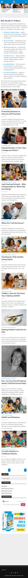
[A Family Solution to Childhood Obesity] (14, 439)
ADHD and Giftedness (10, 417)
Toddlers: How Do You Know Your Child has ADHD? (13, 294)
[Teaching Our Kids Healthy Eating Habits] (14, 244)
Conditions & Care (6, 145)
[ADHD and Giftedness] (14, 405)
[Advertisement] (14, 549)
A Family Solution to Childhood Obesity (9, 452)
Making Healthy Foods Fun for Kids (13, 330)
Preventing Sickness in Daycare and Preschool (11, 112)
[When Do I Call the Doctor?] (14, 210)
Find (23, 504)
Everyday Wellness (6, 109)
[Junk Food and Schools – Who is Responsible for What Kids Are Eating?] (14, 172)
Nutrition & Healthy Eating (8, 182)
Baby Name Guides (6, 491)
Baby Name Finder (6, 493)
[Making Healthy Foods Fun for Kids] (14, 317)
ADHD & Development (6, 291)
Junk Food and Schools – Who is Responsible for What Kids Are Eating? (13, 186)
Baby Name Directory (7, 488)
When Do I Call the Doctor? (12, 223)
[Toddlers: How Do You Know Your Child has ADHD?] (14, 281)
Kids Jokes (4, 486)
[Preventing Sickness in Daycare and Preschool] (14, 99)
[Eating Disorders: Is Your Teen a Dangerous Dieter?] (14, 135)
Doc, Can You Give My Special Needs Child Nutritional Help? (13, 382)
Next (25, 470)
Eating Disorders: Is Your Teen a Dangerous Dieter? (13, 149)
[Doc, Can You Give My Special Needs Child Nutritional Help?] (14, 361)
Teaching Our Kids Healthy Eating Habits (12, 258)
